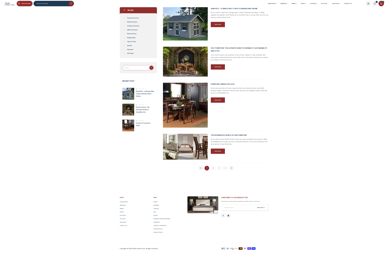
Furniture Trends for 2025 (222, 84)
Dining (122, 208)
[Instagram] (228, 216)
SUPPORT (156, 208)
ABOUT (156, 202)
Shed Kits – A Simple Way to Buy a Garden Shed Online (145, 93)
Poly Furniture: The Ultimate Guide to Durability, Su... (143, 109)
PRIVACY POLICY (158, 232)
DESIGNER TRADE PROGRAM (162, 219)
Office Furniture (132, 30)
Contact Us (123, 225)
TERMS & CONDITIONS (160, 225)
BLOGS (156, 215)
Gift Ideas (130, 53)
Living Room (124, 202)
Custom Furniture (133, 18)
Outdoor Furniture (133, 26)
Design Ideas (131, 37)
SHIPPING (156, 205)
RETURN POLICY (158, 229)
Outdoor (123, 215)
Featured (130, 49)
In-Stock (122, 219)
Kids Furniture (131, 34)
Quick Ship (123, 222)
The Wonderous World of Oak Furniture (229, 135)
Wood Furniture (132, 22)
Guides (129, 45)
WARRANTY (157, 222)
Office (122, 212)
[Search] (71, 3)
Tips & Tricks (131, 41)
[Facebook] (223, 216)
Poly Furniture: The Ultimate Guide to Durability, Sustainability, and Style (239, 49)
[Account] (368, 3)
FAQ (155, 212)
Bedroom (123, 205)
